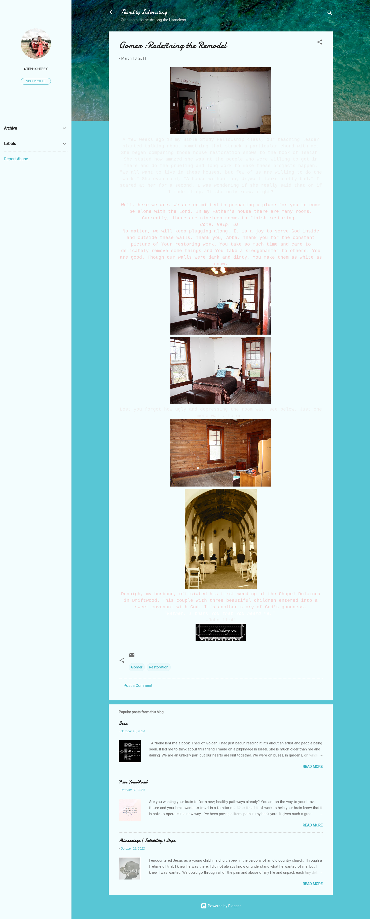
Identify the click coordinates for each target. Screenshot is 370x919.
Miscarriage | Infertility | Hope (147, 840)
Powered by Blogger (224, 906)
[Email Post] (132, 657)
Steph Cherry (36, 69)
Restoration (158, 667)
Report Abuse (16, 158)
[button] (320, 43)
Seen (123, 723)
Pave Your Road (133, 782)
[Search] (330, 13)
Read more (313, 766)
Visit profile (36, 81)
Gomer (136, 667)
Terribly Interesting (144, 12)
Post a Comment (138, 685)
